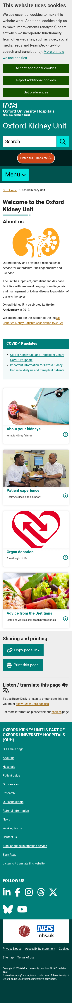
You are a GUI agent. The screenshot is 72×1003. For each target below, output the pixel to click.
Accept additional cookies (36, 68)
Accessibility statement (40, 948)
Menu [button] (12, 174)
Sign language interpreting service (25, 846)
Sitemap (8, 957)
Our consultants (13, 802)
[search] (62, 141)
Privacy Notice (12, 948)
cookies (56, 712)
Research (9, 793)
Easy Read (9, 854)
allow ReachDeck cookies (32, 704)
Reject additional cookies (36, 80)
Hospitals (9, 766)
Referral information (16, 810)
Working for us (12, 828)
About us (8, 758)
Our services (11, 784)
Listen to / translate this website (23, 863)
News (6, 819)
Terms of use (25, 957)
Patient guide (11, 775)
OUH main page (13, 749)
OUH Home (10, 190)
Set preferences (36, 92)
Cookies (64, 948)
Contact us (10, 837)
